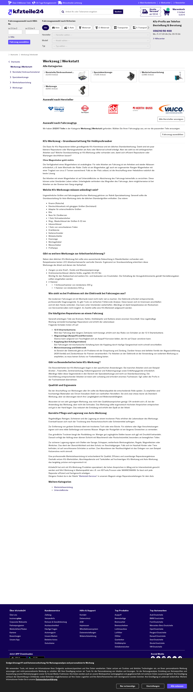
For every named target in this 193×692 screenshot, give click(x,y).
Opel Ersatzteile (156, 629)
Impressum (84, 625)
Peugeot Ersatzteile (158, 632)
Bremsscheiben (121, 625)
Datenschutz (85, 618)
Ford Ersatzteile (156, 622)
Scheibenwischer (122, 647)
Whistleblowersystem (89, 629)
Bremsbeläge (120, 618)
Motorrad (86, 27)
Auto (57, 27)
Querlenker (119, 639)
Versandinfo (50, 618)
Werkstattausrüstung (21, 82)
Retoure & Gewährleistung (56, 622)
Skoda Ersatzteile (157, 643)
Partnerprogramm (17, 625)
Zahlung (48, 615)
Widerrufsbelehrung (88, 636)
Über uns (13, 615)
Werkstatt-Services (87, 476)
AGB (82, 622)
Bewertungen (15, 636)
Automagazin (50, 632)
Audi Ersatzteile (156, 615)
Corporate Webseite (18, 622)
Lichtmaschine (121, 629)
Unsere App (15, 639)
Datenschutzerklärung (46, 679)
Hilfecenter (160, 38)
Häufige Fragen (51, 629)
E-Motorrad (104, 27)
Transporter (122, 27)
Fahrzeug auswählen (172, 134)
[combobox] (88, 12)
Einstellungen (153, 686)
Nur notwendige (127, 686)
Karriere (13, 632)
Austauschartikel (52, 625)
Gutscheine (49, 643)
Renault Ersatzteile (158, 636)
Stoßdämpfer (120, 643)
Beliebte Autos (51, 639)
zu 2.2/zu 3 (30, 28)
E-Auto (71, 27)
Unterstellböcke (61, 490)
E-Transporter (142, 27)
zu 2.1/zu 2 (12, 28)
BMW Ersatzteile (157, 618)
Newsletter (180, 3)
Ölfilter (118, 636)
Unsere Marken (51, 636)
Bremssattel (120, 622)
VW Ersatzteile (156, 647)
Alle (45, 27)
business (15, 618)
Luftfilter (118, 632)
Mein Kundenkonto (148, 3)
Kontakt (83, 615)
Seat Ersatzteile (156, 639)
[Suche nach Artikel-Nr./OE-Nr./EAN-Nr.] (118, 11)
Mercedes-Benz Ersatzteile (161, 625)
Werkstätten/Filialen (18, 629)
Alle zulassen (177, 686)
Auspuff (118, 615)
